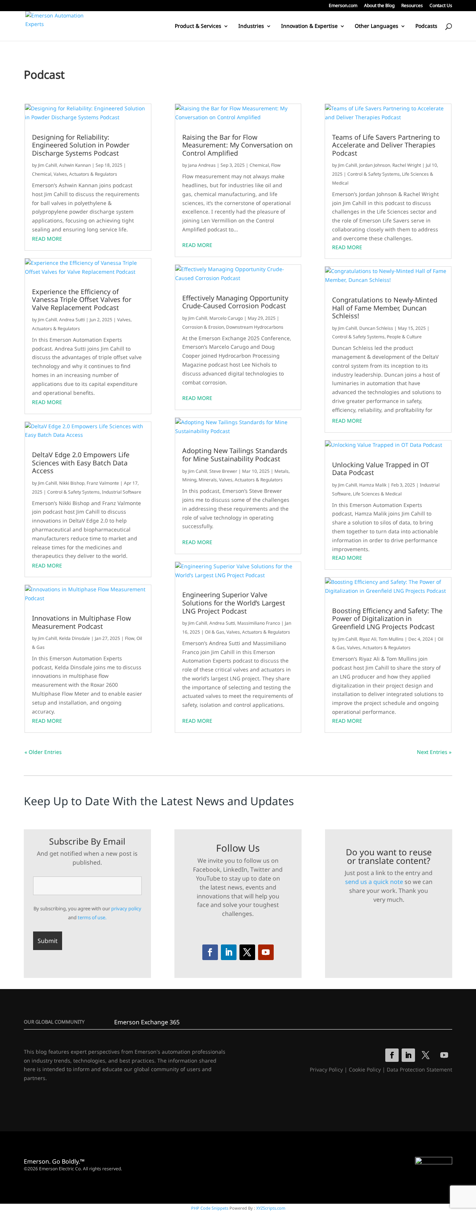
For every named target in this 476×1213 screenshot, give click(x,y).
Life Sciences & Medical (377, 494)
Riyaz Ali (367, 639)
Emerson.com (343, 6)
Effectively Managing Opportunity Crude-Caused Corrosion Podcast (235, 302)
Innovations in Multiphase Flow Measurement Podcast (81, 622)
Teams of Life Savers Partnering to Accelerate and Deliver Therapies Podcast (386, 145)
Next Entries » (434, 751)
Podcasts (426, 26)
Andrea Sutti (72, 319)
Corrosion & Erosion (203, 327)
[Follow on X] (247, 952)
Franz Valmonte (103, 483)
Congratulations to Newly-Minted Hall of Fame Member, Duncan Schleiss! (384, 308)
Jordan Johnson (374, 165)
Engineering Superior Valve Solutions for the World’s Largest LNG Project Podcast (233, 603)
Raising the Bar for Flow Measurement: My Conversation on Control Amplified (237, 145)
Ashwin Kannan (75, 165)
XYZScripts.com (270, 1208)
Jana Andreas (202, 165)
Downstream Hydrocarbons (254, 327)
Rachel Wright (406, 165)
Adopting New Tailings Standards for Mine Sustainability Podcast (234, 455)
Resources (412, 6)
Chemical (41, 174)
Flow (129, 638)
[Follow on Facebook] (210, 952)
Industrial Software (121, 492)
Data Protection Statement (419, 1069)
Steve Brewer (223, 471)
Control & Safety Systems (73, 492)
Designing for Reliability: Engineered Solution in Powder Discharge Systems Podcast (80, 145)
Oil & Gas (214, 632)
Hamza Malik (372, 485)
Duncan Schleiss (376, 328)
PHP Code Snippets (209, 1208)
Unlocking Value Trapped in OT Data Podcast (380, 469)
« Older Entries (43, 751)
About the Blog (379, 6)
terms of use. (92, 917)
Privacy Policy (326, 1069)
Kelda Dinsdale (74, 638)
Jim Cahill (47, 165)
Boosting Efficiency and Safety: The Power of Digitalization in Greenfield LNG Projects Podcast (387, 619)
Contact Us (441, 6)
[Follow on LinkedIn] (229, 952)
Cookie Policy (365, 1069)
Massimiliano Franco (258, 623)
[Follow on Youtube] (266, 952)
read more (47, 238)
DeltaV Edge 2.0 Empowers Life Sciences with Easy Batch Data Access (80, 463)
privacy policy (126, 908)
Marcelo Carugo (226, 318)
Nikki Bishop (71, 483)
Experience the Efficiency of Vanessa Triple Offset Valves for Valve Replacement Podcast (81, 300)
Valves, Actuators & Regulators (85, 174)
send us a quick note (374, 882)
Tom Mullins (391, 639)
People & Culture (404, 337)
